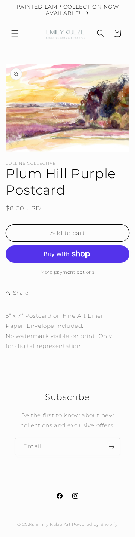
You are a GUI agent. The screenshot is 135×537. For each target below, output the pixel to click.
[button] (15, 33)
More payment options (67, 272)
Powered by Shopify (95, 524)
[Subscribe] (111, 446)
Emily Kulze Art (53, 524)
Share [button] (20, 292)
